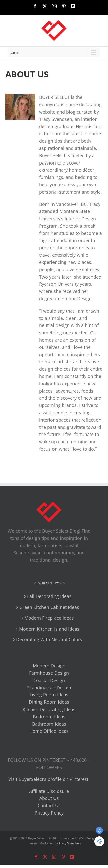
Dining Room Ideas (49, 702)
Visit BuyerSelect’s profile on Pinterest (48, 779)
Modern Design (49, 666)
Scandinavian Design (49, 688)
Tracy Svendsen (70, 843)
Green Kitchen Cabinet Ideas (49, 607)
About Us (49, 798)
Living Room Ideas (49, 695)
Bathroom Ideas (49, 724)
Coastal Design (49, 680)
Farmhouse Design (49, 673)
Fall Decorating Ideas (49, 596)
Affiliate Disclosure (49, 791)
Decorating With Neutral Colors (49, 639)
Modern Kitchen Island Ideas (49, 629)
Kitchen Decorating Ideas (49, 709)
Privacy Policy (49, 813)
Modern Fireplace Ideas (49, 618)
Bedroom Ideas (49, 717)
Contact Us (49, 805)
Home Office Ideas (49, 731)
